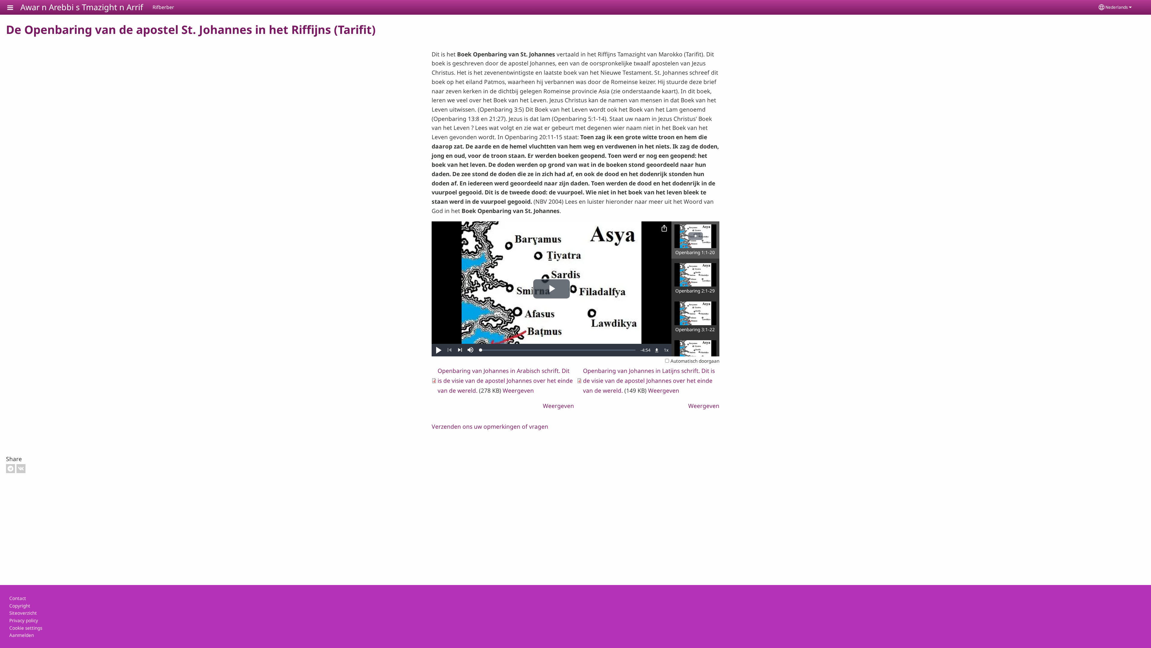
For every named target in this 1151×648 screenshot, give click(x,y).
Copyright (19, 606)
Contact (17, 598)
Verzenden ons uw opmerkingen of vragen (490, 426)
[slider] (558, 350)
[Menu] (13, 8)
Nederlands (1116, 7)
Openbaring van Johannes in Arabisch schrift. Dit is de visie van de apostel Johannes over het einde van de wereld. (505, 380)
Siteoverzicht (23, 613)
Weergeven (518, 390)
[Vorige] (449, 350)
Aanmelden (21, 635)
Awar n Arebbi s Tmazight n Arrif (81, 7)
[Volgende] (460, 350)
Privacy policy (23, 620)
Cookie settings (25, 628)
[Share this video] (664, 228)
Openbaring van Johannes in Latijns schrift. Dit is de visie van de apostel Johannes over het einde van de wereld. (649, 380)
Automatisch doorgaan (695, 361)
